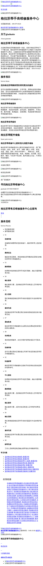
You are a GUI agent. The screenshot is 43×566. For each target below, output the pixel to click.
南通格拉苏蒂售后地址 (15, 504)
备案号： (39, 530)
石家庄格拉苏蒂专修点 (18, 487)
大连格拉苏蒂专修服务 (28, 500)
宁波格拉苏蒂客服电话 (17, 506)
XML (2, 532)
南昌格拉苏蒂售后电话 (30, 502)
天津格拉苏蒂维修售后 (18, 508)
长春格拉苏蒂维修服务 (15, 483)
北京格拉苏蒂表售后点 (28, 521)
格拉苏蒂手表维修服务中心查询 (12, 27)
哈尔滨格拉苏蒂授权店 (17, 485)
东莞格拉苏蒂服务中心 (25, 516)
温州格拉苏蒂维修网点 (25, 496)
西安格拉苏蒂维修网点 (26, 498)
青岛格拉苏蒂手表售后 (22, 512)
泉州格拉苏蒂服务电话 (23, 493)
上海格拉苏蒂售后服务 (20, 510)
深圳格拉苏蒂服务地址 (22, 491)
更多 (2, 213)
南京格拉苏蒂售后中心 (23, 514)
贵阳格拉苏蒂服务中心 (20, 489)
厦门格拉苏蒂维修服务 (26, 518)
